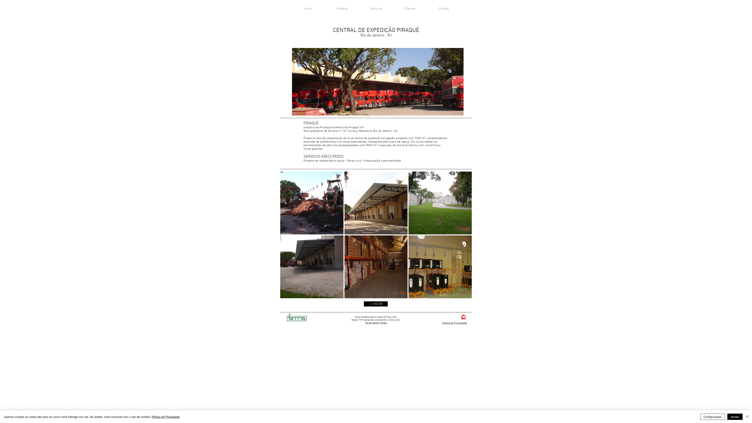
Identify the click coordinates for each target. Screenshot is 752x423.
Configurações (713, 417)
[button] (311, 203)
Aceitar (735, 417)
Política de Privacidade (454, 323)
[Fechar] (747, 417)
